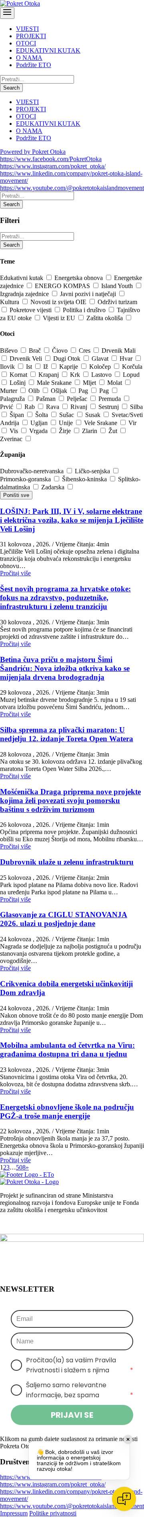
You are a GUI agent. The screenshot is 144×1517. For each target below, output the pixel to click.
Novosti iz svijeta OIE (59, 301)
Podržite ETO (33, 64)
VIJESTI (27, 28)
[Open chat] (124, 1499)
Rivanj (79, 406)
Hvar (127, 358)
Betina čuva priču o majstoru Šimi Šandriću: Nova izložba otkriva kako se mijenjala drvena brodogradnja (65, 668)
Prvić (7, 406)
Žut (113, 430)
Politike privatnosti (52, 1513)
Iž (46, 366)
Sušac (67, 414)
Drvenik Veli (27, 358)
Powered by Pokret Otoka (33, 151)
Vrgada (39, 430)
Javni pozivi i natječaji (89, 293)
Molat (115, 382)
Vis (15, 430)
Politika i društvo (85, 310)
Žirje (65, 430)
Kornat (19, 374)
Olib (34, 390)
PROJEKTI (31, 36)
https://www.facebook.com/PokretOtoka (51, 158)
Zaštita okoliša (105, 318)
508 (21, 1167)
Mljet (90, 382)
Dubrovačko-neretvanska (32, 471)
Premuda (110, 398)
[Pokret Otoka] (20, 3)
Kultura (10, 301)
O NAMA (29, 57)
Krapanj (49, 374)
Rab (30, 406)
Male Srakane (55, 382)
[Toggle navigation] (7, 13)
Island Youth (117, 285)
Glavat (101, 358)
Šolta (42, 414)
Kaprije (69, 366)
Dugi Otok (67, 358)
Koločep (100, 366)
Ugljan (39, 422)
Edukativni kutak (22, 277)
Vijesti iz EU (60, 318)
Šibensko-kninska (85, 479)
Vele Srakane (101, 422)
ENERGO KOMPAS (63, 285)
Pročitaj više (15, 573)
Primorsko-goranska (26, 479)
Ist (30, 366)
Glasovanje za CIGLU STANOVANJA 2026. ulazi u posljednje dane (63, 919)
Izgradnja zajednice (25, 293)
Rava (53, 406)
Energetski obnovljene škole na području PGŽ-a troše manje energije (67, 1111)
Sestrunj (109, 406)
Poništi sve (16, 495)
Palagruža (13, 398)
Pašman (46, 398)
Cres (85, 350)
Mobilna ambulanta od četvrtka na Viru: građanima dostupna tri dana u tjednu (67, 1049)
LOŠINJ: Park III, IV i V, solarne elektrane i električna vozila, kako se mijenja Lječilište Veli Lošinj (71, 520)
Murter (9, 390)
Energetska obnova (79, 277)
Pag (84, 390)
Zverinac (12, 438)
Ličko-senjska (93, 471)
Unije (66, 422)
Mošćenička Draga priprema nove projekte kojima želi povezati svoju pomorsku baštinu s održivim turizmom (70, 800)
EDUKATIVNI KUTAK (48, 50)
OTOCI (26, 43)
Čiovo (60, 350)
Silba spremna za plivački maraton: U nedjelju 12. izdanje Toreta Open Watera (66, 734)
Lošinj (18, 382)
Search (11, 88)
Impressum (14, 1513)
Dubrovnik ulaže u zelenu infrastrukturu (67, 862)
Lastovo (102, 374)
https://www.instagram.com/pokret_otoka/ (53, 166)
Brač (35, 350)
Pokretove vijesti (31, 310)
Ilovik (8, 366)
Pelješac (78, 398)
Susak (93, 414)
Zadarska (53, 487)
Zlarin (90, 430)
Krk (76, 374)
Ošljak (60, 390)
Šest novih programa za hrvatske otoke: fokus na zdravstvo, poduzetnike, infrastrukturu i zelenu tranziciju (65, 598)
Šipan (18, 414)
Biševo (9, 350)
